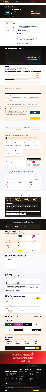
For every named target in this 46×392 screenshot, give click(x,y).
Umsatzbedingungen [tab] (18, 79)
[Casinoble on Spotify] (24, 384)
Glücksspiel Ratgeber (20, 379)
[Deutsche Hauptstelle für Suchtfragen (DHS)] (23, 361)
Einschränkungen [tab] (25, 79)
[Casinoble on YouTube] (21, 384)
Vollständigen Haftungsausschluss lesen (29, 387)
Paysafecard (37, 377)
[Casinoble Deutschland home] (7, 369)
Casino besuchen (35, 13)
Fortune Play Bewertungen (31, 380)
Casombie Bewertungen (31, 373)
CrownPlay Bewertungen (31, 374)
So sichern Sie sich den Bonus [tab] (10, 79)
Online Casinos (21, 371)
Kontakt (25, 376)
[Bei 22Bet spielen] (35, 112)
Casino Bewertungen (20, 378)
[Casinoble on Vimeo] (23, 384)
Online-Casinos (9, 6)
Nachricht (26, 374)
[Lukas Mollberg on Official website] (19, 283)
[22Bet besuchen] (20, 236)
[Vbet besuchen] (33, 236)
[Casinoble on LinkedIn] (19, 384)
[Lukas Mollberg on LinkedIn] (17, 283)
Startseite (6, 6)
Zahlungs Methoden (21, 376)
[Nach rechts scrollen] (40, 4)
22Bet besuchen (36, 390)
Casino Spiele (20, 374)
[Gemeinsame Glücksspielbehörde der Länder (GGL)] (17, 361)
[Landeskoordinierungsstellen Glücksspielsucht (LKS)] (29, 361)
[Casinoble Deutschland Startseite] (6, 1)
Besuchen (20, 250)
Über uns (26, 371)
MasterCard (37, 372)
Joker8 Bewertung (32, 371)
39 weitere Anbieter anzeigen (23, 189)
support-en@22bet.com (17, 227)
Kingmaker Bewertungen (31, 376)
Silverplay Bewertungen (31, 378)
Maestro (37, 375)
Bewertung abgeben (37, 316)
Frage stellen (38, 298)
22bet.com (14, 23)
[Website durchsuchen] (42, 1)
